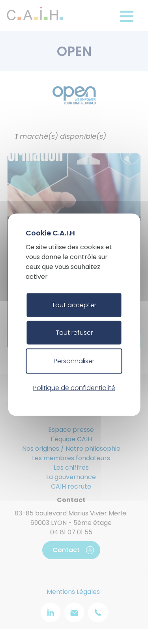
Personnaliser (74, 360)
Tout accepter (74, 304)
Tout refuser (74, 332)
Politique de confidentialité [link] (74, 387)
